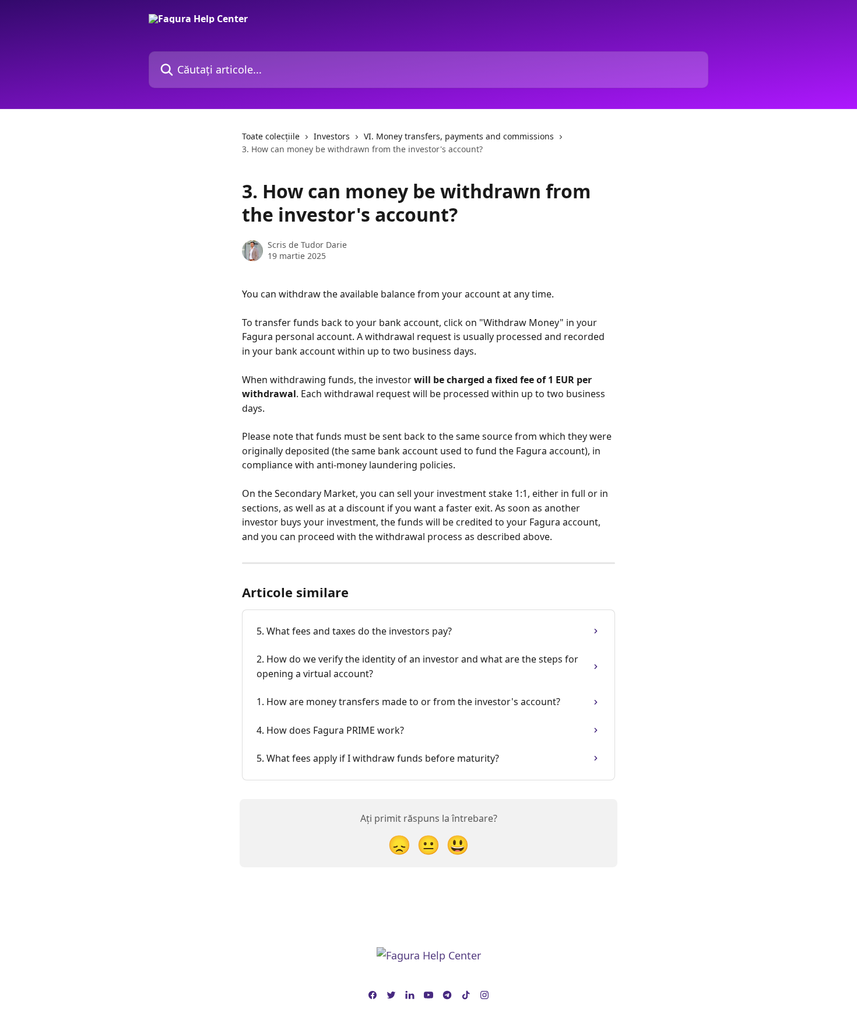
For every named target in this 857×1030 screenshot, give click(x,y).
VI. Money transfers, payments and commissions (459, 136)
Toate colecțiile (271, 136)
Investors (332, 136)
